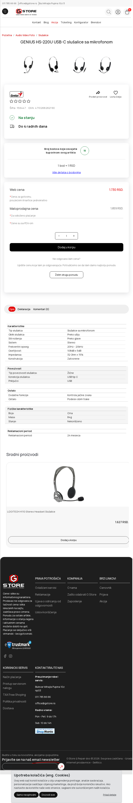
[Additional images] (28, 64)
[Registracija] (118, 12)
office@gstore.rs (28, 3)
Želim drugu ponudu (66, 274)
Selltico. (97, 762)
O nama (72, 588)
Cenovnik (106, 588)
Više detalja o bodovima (66, 172)
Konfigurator (81, 22)
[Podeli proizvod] (98, 92)
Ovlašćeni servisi (45, 588)
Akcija (54, 22)
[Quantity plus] (74, 235)
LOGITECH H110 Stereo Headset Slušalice (31, 511)
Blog (46, 22)
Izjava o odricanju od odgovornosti (48, 603)
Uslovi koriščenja (45, 612)
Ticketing (66, 22)
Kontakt (36, 22)
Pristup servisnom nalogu (14, 686)
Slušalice (43, 35)
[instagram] (10, 656)
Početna (7, 35)
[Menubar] (5, 11)
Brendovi (96, 22)
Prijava (104, 594)
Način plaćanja (12, 677)
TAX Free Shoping (14, 695)
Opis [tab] (12, 309)
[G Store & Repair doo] (25, 12)
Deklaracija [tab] (24, 309)
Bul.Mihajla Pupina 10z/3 (52, 3)
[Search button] (109, 12)
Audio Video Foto (25, 35)
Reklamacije (42, 594)
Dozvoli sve (48, 794)
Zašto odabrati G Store (81, 594)
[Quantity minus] (59, 235)
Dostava (8, 708)
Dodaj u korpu (66, 247)
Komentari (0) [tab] (41, 309)
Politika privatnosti (14, 701)
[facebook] (5, 656)
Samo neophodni (26, 794)
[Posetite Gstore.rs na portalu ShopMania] (45, 731)
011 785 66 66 (9, 3)
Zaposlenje (74, 601)
